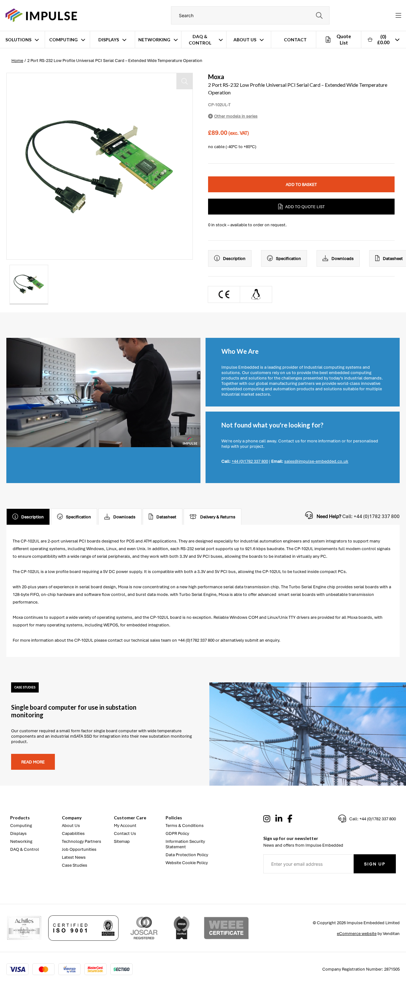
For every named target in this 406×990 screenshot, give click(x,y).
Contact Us (125, 833)
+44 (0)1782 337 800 (250, 461)
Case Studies (74, 865)
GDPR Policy (177, 833)
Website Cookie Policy (187, 862)
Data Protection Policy (187, 854)
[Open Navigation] (398, 15)
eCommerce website (357, 933)
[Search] (319, 15)
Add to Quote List (305, 206)
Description (234, 258)
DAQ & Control (200, 39)
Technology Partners (81, 841)
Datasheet (166, 517)
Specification (288, 258)
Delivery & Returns (217, 517)
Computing (63, 39)
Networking (154, 39)
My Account (125, 825)
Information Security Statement (185, 844)
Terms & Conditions (185, 825)
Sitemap (122, 841)
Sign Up (374, 864)
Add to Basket (301, 184)
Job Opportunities (79, 849)
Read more (33, 762)
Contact (295, 39)
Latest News (74, 857)
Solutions (18, 39)
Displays (108, 39)
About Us (244, 39)
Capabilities (73, 833)
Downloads (342, 258)
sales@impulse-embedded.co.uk (316, 461)
